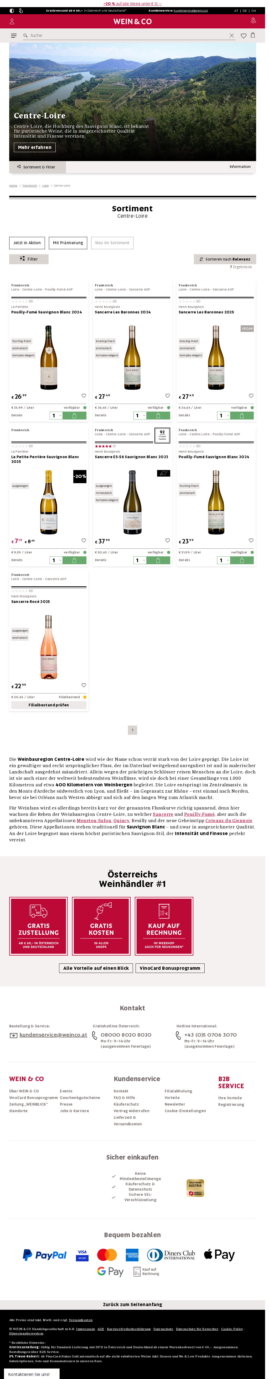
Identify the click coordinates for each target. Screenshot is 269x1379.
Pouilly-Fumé (199, 814)
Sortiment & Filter (38, 167)
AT (236, 10)
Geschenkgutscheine (80, 1097)
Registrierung (231, 1104)
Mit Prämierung (68, 243)
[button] (11, 10)
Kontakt (121, 1091)
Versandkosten (80, 1320)
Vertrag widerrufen (131, 1110)
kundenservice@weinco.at (191, 10)
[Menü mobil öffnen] (13, 35)
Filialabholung (178, 1091)
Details (17, 415)
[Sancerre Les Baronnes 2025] (216, 357)
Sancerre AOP (139, 289)
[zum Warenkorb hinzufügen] (74, 415)
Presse (66, 1104)
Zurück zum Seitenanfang (132, 1304)
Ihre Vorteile (230, 1098)
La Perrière (19, 307)
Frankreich (30, 185)
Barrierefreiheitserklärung (129, 1329)
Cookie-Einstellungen (185, 1110)
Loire (45, 185)
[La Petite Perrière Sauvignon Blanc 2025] (49, 502)
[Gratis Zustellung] (38, 926)
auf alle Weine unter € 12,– (133, 3)
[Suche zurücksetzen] (232, 35)
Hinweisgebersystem (26, 1333)
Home (13, 185)
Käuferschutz (126, 1104)
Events (66, 1091)
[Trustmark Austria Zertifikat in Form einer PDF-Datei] (195, 1187)
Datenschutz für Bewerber (197, 1329)
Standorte (18, 1110)
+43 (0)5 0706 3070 (210, 1034)
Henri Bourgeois (107, 307)
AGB (100, 1329)
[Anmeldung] (12, 21)
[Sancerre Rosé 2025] (49, 647)
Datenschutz (163, 1329)
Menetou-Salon (94, 820)
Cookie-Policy (232, 1329)
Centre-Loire (32, 289)
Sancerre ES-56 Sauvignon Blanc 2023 (131, 456)
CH (253, 10)
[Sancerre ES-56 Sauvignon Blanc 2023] (132, 502)
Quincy (121, 820)
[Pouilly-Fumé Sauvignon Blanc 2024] (49, 357)
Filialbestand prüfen (49, 705)
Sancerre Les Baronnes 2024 (123, 312)
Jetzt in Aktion (27, 243)
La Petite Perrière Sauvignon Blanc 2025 (45, 459)
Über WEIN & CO (24, 1091)
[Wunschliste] (243, 35)
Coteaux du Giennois (228, 820)
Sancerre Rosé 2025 (30, 601)
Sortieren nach (228, 259)
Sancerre (163, 814)
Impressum (85, 1329)
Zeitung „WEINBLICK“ (28, 1104)
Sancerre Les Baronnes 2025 (206, 312)
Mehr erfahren (35, 147)
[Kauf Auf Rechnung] (164, 926)
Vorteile (172, 1097)
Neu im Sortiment (112, 243)
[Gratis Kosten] (101, 926)
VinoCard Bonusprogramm (170, 968)
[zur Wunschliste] (83, 396)
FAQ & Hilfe (124, 1097)
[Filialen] (253, 21)
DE (245, 10)
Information (240, 166)
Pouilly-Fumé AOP (59, 289)
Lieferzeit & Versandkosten (128, 1120)
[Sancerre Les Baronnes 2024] (132, 357)
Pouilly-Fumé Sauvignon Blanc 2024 (46, 312)
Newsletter (175, 1104)
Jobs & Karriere (74, 1110)
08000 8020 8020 (126, 1034)
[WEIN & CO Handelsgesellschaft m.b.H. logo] (132, 21)
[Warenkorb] (253, 34)
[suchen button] (26, 35)
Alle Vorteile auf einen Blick (96, 968)
